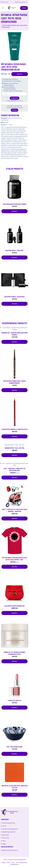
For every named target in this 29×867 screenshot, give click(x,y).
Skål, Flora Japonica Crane (14, 747)
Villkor (13, 862)
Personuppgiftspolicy (21, 862)
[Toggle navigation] (3, 8)
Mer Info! (19, 74)
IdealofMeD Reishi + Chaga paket (14, 250)
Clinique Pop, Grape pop (14, 700)
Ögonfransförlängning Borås (10, 829)
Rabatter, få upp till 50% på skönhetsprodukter (11, 84)
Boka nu (14, 110)
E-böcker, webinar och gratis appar (13, 91)
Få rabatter (14, 98)
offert (24, 8)
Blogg (3, 844)
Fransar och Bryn (12, 118)
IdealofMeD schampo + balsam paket (14, 297)
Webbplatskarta (14, 864)
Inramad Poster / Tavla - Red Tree (14, 448)
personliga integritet (12, 100)
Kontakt (8, 862)
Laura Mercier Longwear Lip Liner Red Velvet (14, 429)
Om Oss (4, 826)
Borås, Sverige (5, 2)
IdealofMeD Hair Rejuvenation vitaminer (14, 204)
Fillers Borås (5, 838)
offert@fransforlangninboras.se (21, 2)
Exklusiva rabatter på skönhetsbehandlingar (10, 88)
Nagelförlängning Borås (8, 832)
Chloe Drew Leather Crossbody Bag (14, 606)
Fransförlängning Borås (8, 823)
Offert (3, 841)
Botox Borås (5, 835)
